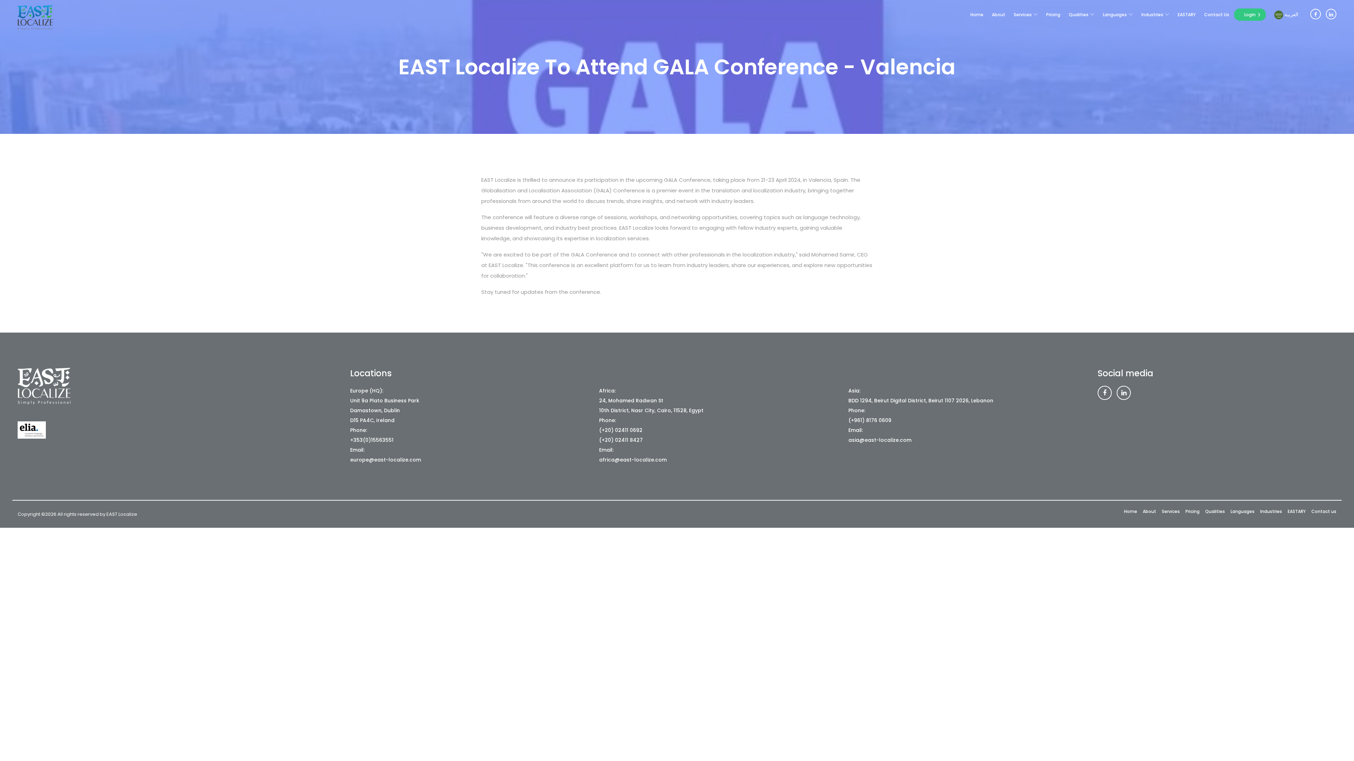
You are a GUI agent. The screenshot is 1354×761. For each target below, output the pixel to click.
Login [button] (1250, 15)
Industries (1152, 15)
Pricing (1053, 15)
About (998, 15)
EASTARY (1187, 15)
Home (976, 15)
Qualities (1078, 15)
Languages (1115, 15)
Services (1023, 15)
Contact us (1216, 15)
